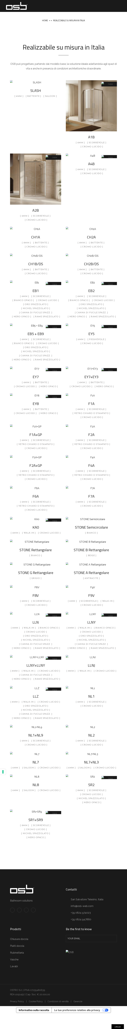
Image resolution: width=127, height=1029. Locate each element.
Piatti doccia (17, 945)
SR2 (91, 784)
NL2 (91, 735)
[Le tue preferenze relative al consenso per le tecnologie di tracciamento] (3, 772)
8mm (26, 243)
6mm (19, 96)
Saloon (50, 96)
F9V (91, 595)
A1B (91, 137)
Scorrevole (97, 143)
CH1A (35, 237)
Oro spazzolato (36, 304)
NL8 (36, 784)
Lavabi (14, 966)
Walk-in (29, 533)
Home (45, 20)
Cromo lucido (91, 147)
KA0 (36, 527)
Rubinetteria (17, 952)
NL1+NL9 (35, 735)
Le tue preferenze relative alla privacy (77, 1010)
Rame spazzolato (47, 317)
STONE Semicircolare (91, 527)
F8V (36, 595)
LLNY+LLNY (35, 665)
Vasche (14, 959)
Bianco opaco (23, 300)
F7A (91, 496)
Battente (33, 96)
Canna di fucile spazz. (36, 313)
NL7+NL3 (91, 762)
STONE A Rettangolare (91, 572)
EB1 (36, 290)
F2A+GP (35, 465)
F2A (91, 434)
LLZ (36, 696)
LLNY (91, 622)
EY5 (91, 333)
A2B (35, 210)
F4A (91, 465)
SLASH (35, 90)
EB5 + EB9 (36, 333)
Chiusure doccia (19, 939)
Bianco (91, 533)
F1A (91, 403)
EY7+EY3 (91, 377)
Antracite (91, 578)
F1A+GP (35, 434)
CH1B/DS (35, 264)
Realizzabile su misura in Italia (69, 20)
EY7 (36, 377)
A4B (91, 164)
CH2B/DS (91, 264)
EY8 (36, 403)
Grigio (35, 578)
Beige (91, 556)
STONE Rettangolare (36, 550)
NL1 (91, 696)
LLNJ (91, 665)
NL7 (36, 762)
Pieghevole (96, 340)
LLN (36, 622)
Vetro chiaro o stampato (91, 413)
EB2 (91, 290)
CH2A (91, 237)
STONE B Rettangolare (91, 550)
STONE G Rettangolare (35, 572)
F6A (36, 496)
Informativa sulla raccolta (34, 1010)
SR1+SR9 (35, 819)
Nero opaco (22, 317)
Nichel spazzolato (36, 309)
